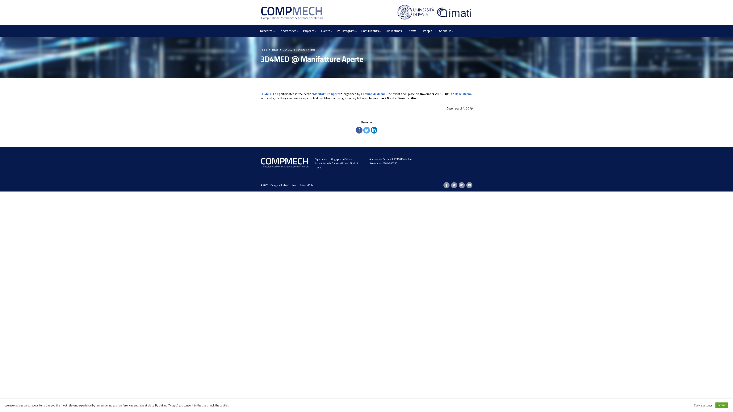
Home (264, 49)
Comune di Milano (373, 94)
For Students (370, 31)
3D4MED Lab (269, 94)
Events (325, 31)
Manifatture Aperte (327, 94)
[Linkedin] (374, 130)
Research (266, 31)
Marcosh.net (291, 185)
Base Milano (463, 94)
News (412, 31)
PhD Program (345, 31)
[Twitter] (366, 130)
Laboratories (287, 31)
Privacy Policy (307, 185)
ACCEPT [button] (722, 405)
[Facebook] (359, 130)
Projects (308, 31)
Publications (393, 31)
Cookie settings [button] (703, 405)
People (427, 31)
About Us (445, 31)
